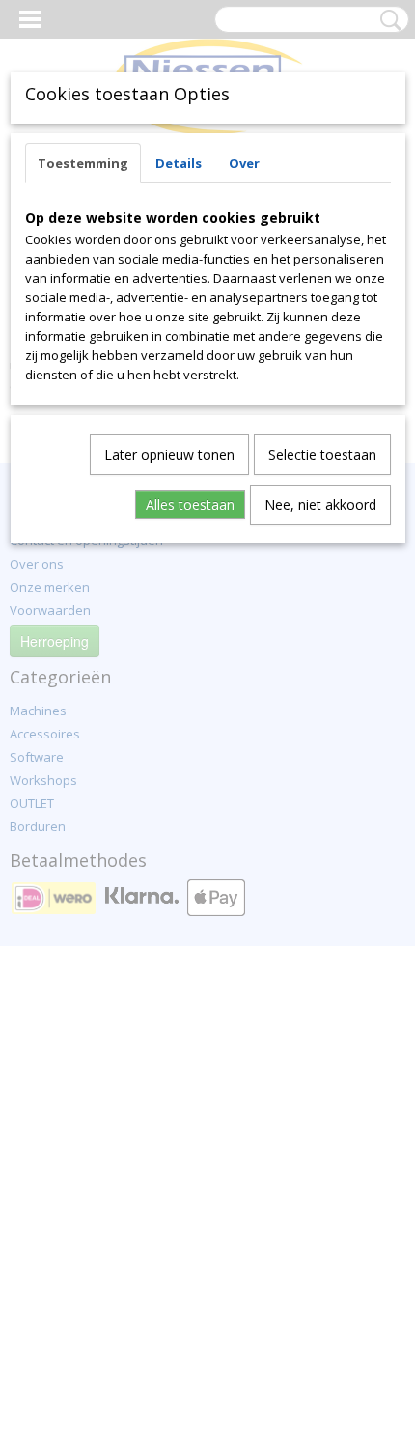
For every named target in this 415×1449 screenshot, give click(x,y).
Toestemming (83, 163)
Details (178, 163)
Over (244, 163)
